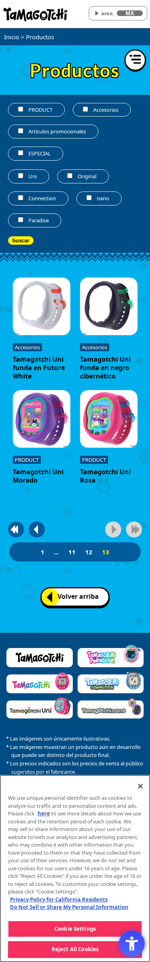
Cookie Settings (75, 928)
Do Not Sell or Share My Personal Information (69, 907)
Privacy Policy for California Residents (59, 899)
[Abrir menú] (135, 60)
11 (72, 552)
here (44, 813)
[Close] (140, 786)
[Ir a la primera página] (16, 529)
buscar (20, 240)
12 (88, 552)
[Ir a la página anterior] (37, 529)
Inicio (11, 37)
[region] (75, 868)
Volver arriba (78, 596)
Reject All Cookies (75, 949)
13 (105, 552)
